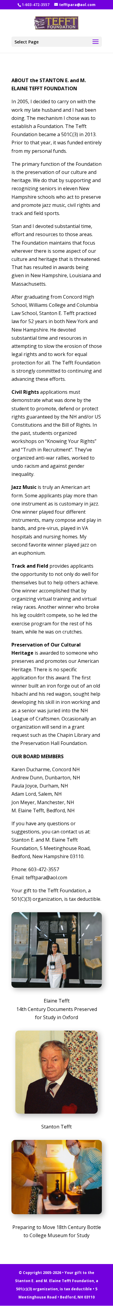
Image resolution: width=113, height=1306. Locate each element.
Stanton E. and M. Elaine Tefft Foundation (54, 1280)
